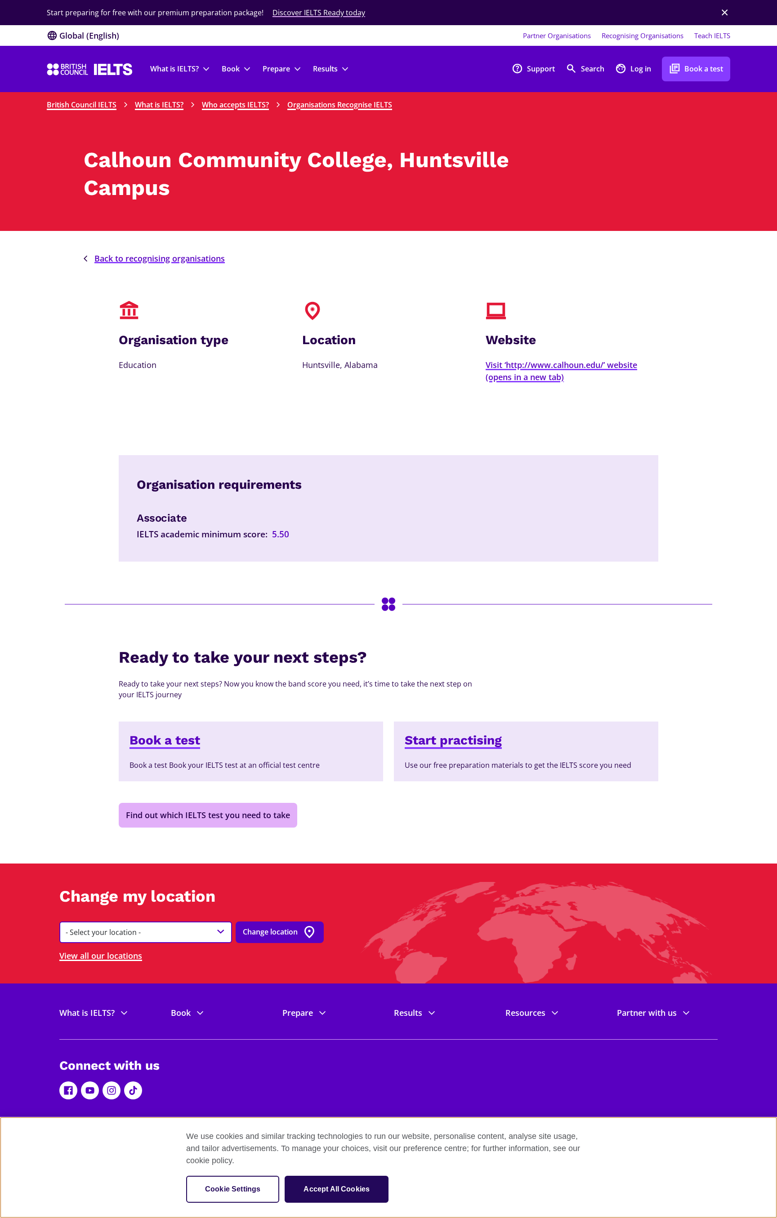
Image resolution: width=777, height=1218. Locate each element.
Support (533, 68)
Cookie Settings (232, 1189)
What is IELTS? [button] (174, 69)
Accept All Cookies (337, 1189)
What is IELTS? (159, 105)
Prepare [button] (276, 69)
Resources (525, 1012)
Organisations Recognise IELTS (339, 105)
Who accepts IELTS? (235, 105)
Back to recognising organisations (159, 258)
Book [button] (231, 69)
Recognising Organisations (642, 35)
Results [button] (325, 69)
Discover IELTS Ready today (318, 13)
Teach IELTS (712, 35)
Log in (633, 68)
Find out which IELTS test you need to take (208, 815)
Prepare (297, 1012)
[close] (724, 12)
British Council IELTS (81, 105)
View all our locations (100, 955)
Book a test (696, 68)
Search (585, 68)
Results (408, 1012)
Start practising (453, 740)
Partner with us (647, 1012)
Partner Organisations (557, 35)
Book (181, 1012)
